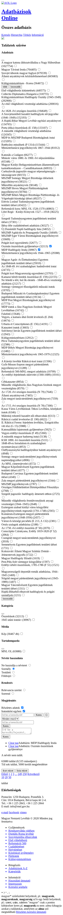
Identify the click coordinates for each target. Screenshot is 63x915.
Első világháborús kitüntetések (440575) (24, 90)
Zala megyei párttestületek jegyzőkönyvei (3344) (28, 480)
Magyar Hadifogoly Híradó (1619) (20, 558)
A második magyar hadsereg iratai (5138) (24, 436)
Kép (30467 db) (10, 633)
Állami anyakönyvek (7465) (17, 395)
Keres (39, 715)
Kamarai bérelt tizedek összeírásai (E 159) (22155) (29, 276)
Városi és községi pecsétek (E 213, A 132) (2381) (29, 520)
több (5, 86)
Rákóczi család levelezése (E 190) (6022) (24, 419)
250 (25, 774)
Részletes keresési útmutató (31, 911)
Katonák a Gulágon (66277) (17, 154)
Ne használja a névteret (14, 665)
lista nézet (22, 770)
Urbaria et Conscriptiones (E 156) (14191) (25, 324)
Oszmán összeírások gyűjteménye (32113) (25, 246)
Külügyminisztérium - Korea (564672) (23, 83)
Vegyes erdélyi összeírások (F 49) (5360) (24, 433)
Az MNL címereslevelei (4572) (19, 463)
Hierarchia (16, 34)
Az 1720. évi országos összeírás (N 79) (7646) (27, 391)
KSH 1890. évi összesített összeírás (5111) (25, 440)
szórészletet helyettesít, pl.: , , (28, 898)
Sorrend (6, 693)
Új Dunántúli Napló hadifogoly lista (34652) (26, 229)
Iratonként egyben (11, 711)
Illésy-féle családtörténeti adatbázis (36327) (25, 225)
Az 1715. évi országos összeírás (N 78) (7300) (27, 405)
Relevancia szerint (11, 690)
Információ (38, 34)
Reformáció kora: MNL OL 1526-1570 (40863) (28, 208)
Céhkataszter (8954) (12, 381)
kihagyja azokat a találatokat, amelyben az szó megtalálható (31, 908)
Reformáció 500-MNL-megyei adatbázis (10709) (28, 371)
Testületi (6, 672)
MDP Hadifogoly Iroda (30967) (19, 249)
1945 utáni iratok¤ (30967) (16, 619)
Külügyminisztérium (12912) (17, 337)
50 (9, 777)
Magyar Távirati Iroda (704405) (19, 69)
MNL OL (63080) (11, 651)
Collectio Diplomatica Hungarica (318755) (25, 94)
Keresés (5, 34)
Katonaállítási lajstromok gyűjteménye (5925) (26, 429)
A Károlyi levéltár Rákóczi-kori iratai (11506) (26, 361)
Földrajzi (6, 675)
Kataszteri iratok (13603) (15, 327)
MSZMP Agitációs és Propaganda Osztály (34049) (29, 232)
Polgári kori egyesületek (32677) (19, 242)
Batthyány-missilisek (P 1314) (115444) (23, 144)
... (16, 774)
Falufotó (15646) (11, 313)
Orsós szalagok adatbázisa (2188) (20, 524)
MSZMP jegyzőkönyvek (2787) (19, 484)
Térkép (27, 34)
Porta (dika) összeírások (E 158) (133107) (24, 127)
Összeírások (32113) (13, 616)
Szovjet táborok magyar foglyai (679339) (24, 73)
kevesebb (15, 86)
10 (2, 777)
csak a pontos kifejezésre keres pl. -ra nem (28, 904)
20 (6, 777)
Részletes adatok (10, 707)
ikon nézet (8, 770)
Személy (6, 668)
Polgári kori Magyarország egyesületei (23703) (27, 273)
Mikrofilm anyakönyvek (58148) (19, 185)
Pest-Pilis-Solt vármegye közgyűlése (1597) (25, 561)
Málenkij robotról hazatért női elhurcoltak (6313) (28, 415)
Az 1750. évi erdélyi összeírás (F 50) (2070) (26, 528)
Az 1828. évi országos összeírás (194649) (24, 110)
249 (20, 774)
